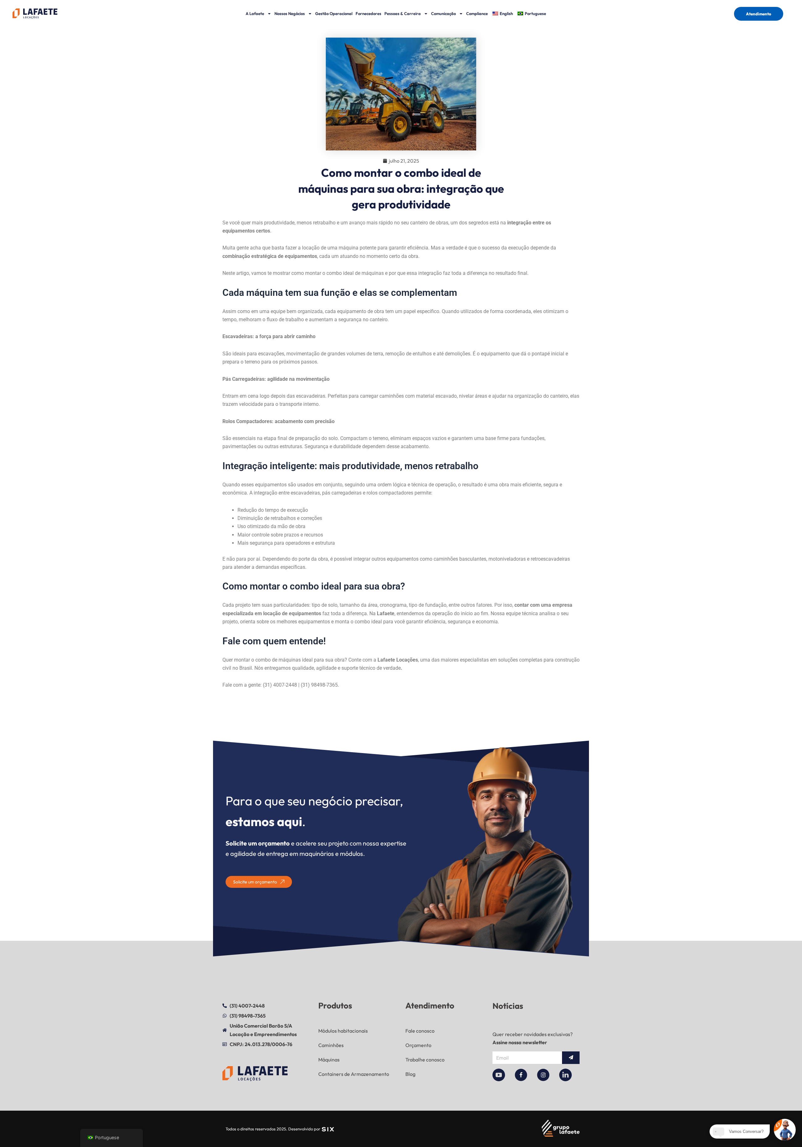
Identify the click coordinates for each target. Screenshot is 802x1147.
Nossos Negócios (289, 13)
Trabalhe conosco (425, 1059)
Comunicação (443, 13)
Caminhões (331, 1045)
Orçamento (418, 1045)
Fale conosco (420, 1031)
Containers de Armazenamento (353, 1074)
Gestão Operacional (333, 13)
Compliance (477, 13)
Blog (410, 1074)
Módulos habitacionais (343, 1031)
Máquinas (329, 1059)
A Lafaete (255, 13)
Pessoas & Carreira (402, 13)
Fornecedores (368, 13)
